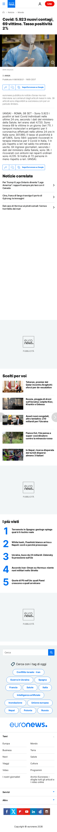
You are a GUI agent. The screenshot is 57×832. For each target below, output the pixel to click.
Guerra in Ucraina (19, 680)
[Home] (3, 12)
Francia (13, 687)
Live (50, 3)
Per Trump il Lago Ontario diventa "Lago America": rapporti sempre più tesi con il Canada (23, 185)
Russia (45, 710)
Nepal (12, 710)
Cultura (34, 763)
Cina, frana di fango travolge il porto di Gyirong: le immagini (22, 197)
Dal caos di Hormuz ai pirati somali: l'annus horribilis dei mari (25, 207)
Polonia (28, 710)
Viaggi (6, 763)
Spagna (42, 680)
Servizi (6, 792)
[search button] (51, 652)
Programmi (36, 770)
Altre (5, 800)
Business (7, 750)
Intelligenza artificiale (28, 695)
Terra (33, 750)
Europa (6, 743)
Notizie (11, 12)
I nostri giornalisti (11, 776)
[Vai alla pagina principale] (11, 4)
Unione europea (40, 702)
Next (5, 756)
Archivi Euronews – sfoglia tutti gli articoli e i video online (42, 779)
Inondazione (15, 702)
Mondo (21, 12)
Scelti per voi (14, 376)
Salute (30, 687)
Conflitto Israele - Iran (28, 672)
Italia (45, 687)
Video (5, 770)
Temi (5, 736)
